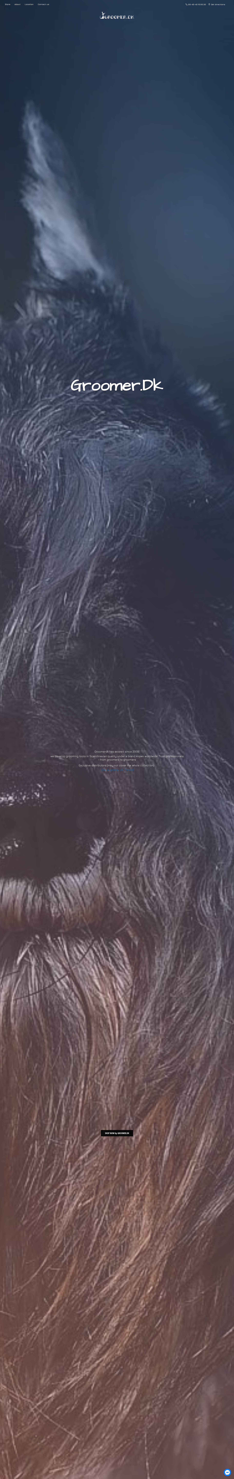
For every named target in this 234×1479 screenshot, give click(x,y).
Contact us (43, 4)
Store (7, 4)
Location (29, 4)
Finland (129, 769)
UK (121, 769)
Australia (112, 769)
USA (103, 769)
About (17, 4)
